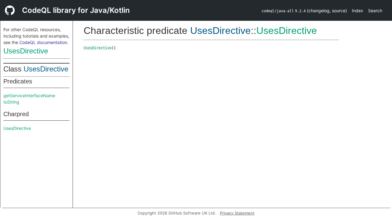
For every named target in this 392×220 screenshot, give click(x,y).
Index (357, 10)
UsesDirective (25, 51)
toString (11, 102)
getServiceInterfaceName (29, 95)
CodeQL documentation (43, 42)
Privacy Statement (237, 213)
